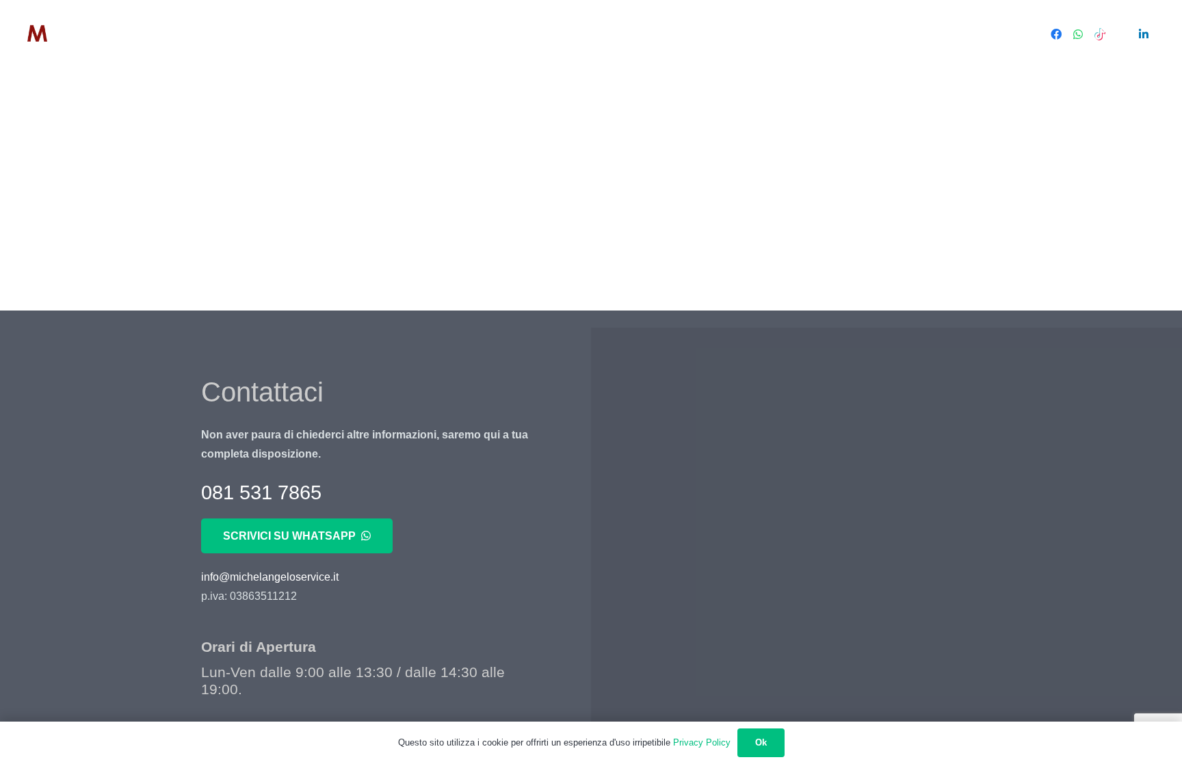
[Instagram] (1122, 34)
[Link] (77, 35)
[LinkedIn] (1144, 34)
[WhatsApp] (1078, 34)
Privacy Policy (702, 742)
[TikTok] (1100, 34)
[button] (289, 34)
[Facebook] (1056, 34)
